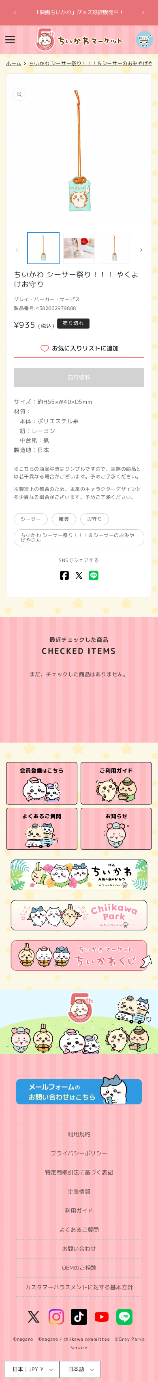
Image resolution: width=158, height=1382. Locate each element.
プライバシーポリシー (79, 1153)
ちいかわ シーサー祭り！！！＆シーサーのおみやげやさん (78, 537)
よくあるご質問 (79, 1229)
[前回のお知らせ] (15, 12)
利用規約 (79, 1134)
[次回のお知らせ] (143, 12)
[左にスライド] (17, 250)
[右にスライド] (141, 250)
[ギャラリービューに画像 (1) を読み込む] (43, 248)
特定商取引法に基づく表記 (79, 1172)
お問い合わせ (79, 1249)
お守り (94, 519)
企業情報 (79, 1191)
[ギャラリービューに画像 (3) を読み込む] (114, 248)
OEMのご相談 (79, 1268)
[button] (10, 40)
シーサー (31, 519)
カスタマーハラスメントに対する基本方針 (79, 1287)
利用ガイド (79, 1210)
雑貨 (64, 519)
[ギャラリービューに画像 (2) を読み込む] (79, 248)
